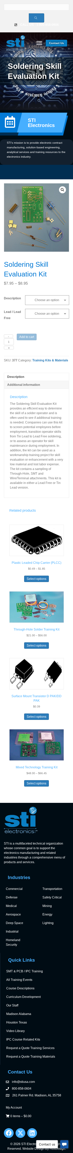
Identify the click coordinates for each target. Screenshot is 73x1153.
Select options (36, 578)
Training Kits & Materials (50, 360)
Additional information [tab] (23, 384)
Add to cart (26, 337)
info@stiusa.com (23, 1081)
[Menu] (39, 43)
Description (12, 298)
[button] (62, 189)
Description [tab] (15, 376)
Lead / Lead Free (12, 315)
